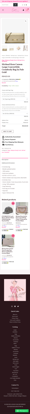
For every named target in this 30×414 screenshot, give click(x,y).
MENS (15, 343)
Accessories (16, 339)
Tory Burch (15, 370)
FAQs (15, 380)
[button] (25, 21)
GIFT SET (15, 374)
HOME (15, 330)
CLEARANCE (15, 376)
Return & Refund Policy (15, 322)
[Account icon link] (23, 10)
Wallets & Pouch (16, 347)
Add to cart (7, 131)
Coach (15, 357)
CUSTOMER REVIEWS (15, 378)
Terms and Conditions (15, 320)
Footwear (15, 341)
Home (3, 55)
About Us (15, 314)
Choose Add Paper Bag (7, 90)
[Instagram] (24, 4)
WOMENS (4, 61)
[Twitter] (18, 306)
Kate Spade (15, 361)
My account (15, 316)
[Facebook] (26, 4)
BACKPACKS (15, 372)
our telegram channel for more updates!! (16, 1)
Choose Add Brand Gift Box (8, 104)
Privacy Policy (15, 318)
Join (3, 1)
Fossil (15, 365)
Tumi (16, 368)
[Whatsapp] (22, 4)
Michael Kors (14, 55)
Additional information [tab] (8, 163)
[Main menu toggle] (3, 10)
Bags (3, 60)
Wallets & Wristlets (15, 336)
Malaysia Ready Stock (11, 60)
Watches (16, 338)
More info (4, 82)
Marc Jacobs (16, 363)
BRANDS (8, 55)
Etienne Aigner (15, 367)
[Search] (15, 4)
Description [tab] (5, 159)
